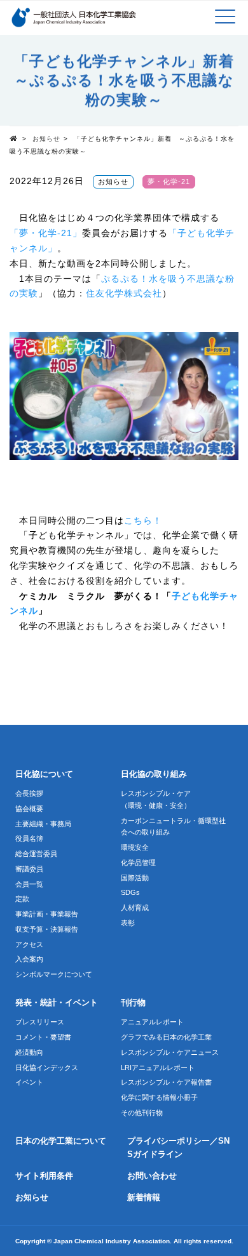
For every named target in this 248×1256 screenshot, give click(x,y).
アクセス (29, 944)
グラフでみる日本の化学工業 (166, 1037)
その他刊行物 (142, 1112)
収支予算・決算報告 (46, 929)
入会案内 (29, 959)
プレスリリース (39, 1022)
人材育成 (135, 907)
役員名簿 (29, 838)
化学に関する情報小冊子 (159, 1097)
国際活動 (135, 878)
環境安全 (135, 847)
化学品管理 (138, 862)
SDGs (130, 892)
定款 (22, 898)
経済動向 (29, 1052)
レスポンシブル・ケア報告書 (166, 1082)
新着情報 (143, 1197)
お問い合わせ (152, 1176)
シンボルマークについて (53, 974)
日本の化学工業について (60, 1141)
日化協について (44, 774)
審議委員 (29, 869)
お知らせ (46, 138)
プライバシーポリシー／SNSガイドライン (178, 1148)
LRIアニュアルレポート (158, 1067)
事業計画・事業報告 (46, 914)
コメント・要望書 (43, 1037)
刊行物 (133, 1002)
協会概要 (29, 808)
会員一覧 (29, 884)
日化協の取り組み (154, 774)
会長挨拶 (29, 793)
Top (16, 138)
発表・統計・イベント (56, 1002)
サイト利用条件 (44, 1176)
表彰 (128, 923)
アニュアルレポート (152, 1022)
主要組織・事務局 (43, 824)
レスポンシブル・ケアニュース (170, 1052)
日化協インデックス (46, 1067)
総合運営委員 (36, 853)
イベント (29, 1082)
